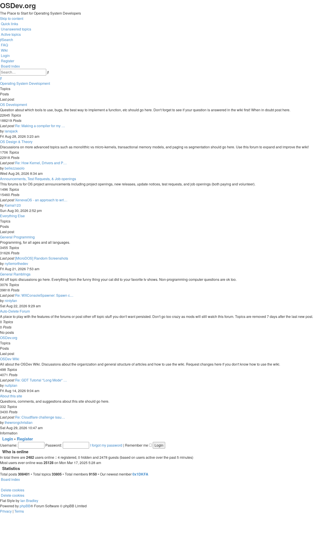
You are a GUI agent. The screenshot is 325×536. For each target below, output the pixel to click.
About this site (11, 395)
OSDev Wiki (9, 358)
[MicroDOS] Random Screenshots (41, 258)
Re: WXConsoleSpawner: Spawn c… (44, 295)
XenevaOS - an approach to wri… (41, 199)
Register (25, 439)
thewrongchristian (18, 422)
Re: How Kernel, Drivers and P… (41, 162)
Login (7, 439)
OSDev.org (8, 337)
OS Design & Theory (16, 141)
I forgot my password (106, 445)
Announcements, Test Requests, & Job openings (38, 178)
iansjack (11, 131)
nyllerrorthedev (16, 263)
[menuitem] (15, 29)
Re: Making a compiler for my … (40, 125)
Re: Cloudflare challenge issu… (40, 417)
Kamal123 (13, 205)
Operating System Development (25, 83)
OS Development (13, 104)
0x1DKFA (140, 474)
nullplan (11, 385)
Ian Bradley (29, 500)
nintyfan (11, 300)
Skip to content (11, 18)
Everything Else (12, 215)
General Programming (17, 237)
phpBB (25, 505)
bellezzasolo (15, 168)
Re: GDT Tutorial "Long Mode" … (41, 380)
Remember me (137, 445)
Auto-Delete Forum (15, 311)
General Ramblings (15, 274)
